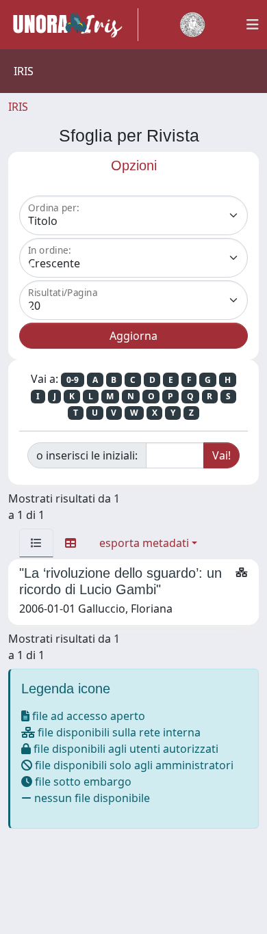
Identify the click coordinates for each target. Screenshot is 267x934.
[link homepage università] (192, 24)
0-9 (72, 380)
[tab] (36, 543)
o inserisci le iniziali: (87, 455)
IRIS (18, 106)
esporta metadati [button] (144, 542)
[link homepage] (73, 24)
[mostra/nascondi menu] (252, 24)
